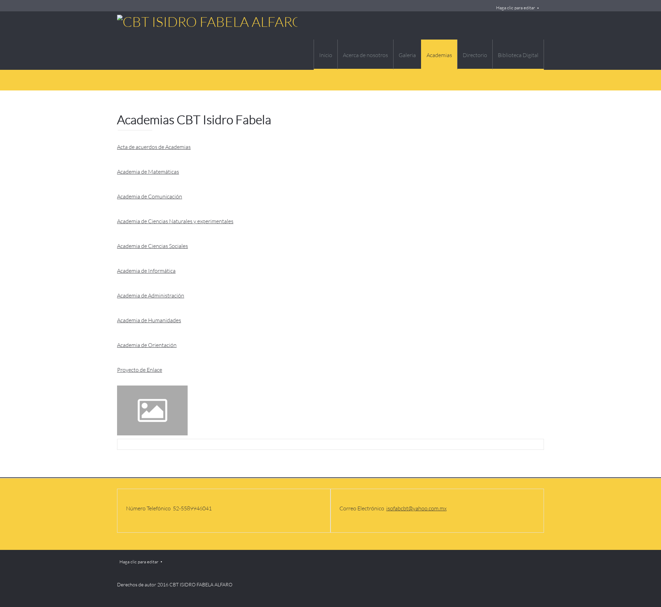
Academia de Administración (150, 295)
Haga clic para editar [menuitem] (515, 7)
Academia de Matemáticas (148, 171)
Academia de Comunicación (149, 196)
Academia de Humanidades (149, 320)
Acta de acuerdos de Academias (154, 146)
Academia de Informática (146, 270)
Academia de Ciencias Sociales (152, 245)
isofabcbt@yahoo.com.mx (416, 508)
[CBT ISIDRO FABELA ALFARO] (164, 40)
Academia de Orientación (147, 345)
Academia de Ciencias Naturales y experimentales (175, 221)
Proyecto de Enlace (139, 369)
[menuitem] (325, 55)
